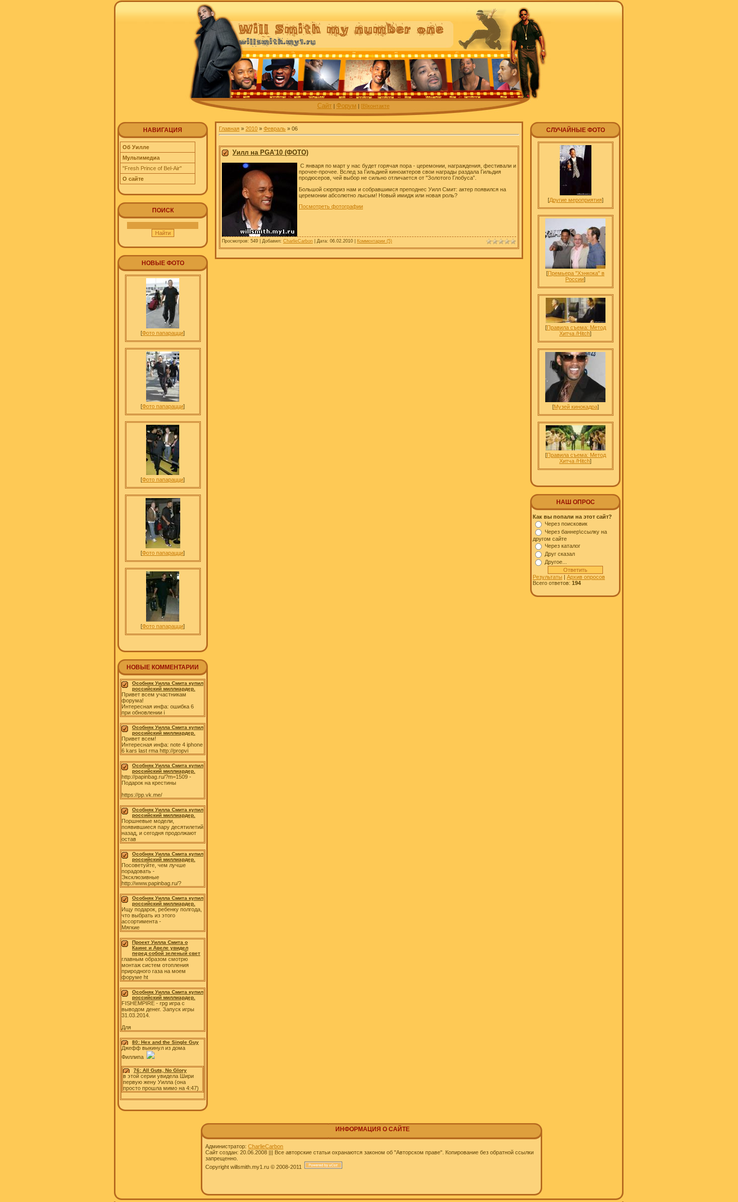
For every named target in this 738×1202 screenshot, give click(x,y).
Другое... (556, 562)
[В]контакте (375, 106)
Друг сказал (560, 554)
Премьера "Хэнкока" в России (576, 276)
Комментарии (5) (374, 241)
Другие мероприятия (575, 200)
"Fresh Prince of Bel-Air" (152, 168)
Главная (229, 129)
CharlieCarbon (298, 241)
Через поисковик (566, 524)
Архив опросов (586, 577)
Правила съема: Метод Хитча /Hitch (576, 330)
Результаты (547, 577)
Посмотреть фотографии (331, 206)
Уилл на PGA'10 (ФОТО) (270, 152)
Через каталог (562, 546)
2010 (251, 129)
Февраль (275, 129)
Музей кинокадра (575, 407)
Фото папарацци (162, 333)
